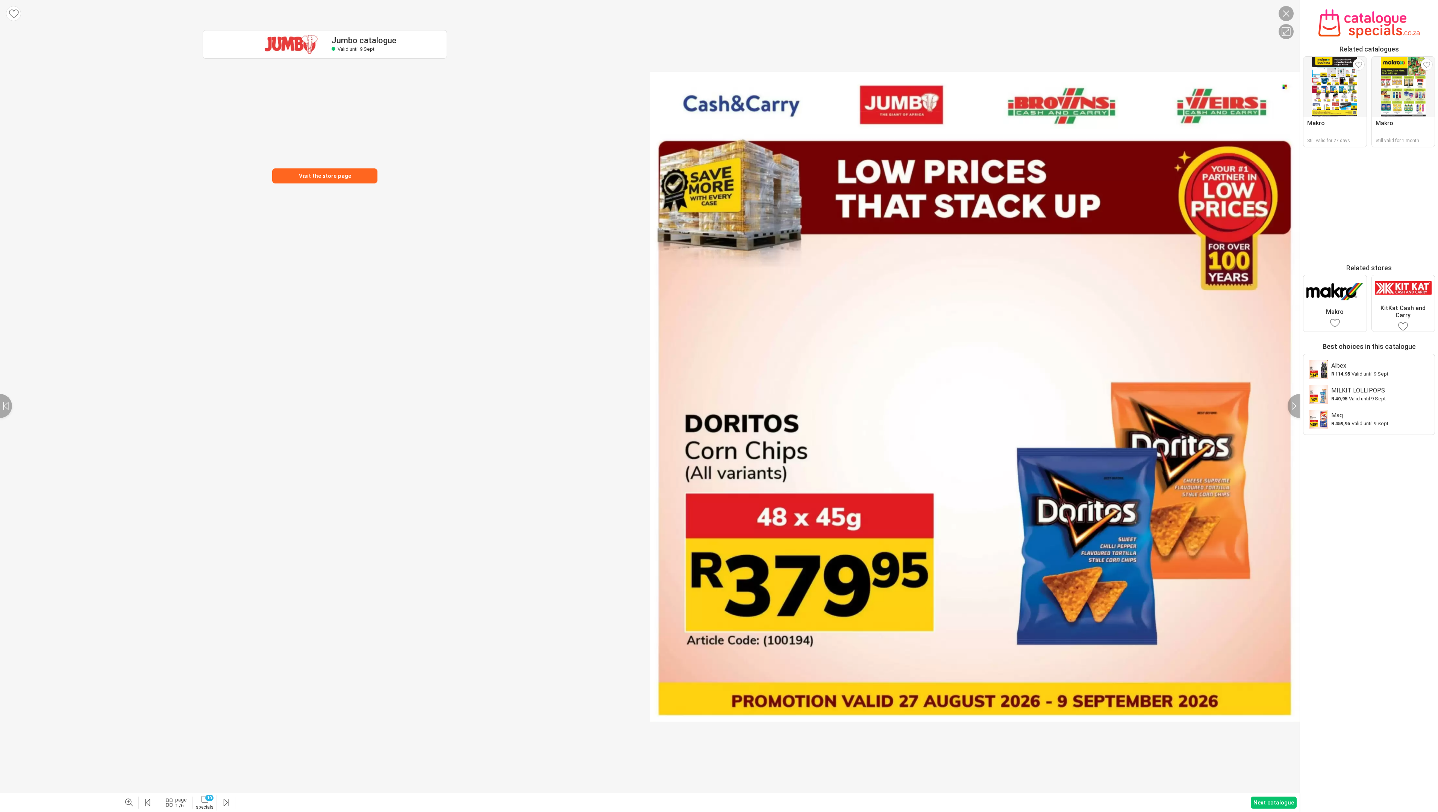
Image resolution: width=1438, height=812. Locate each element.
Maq (1337, 415)
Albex (1338, 365)
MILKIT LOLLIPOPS (1358, 390)
